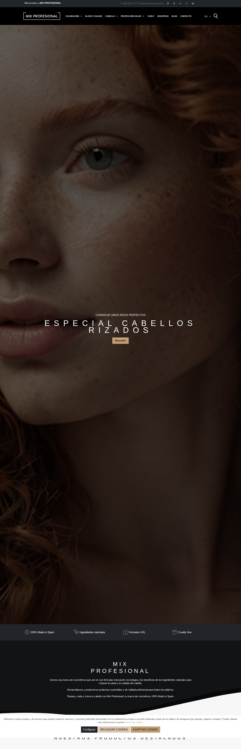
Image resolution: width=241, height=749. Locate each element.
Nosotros (163, 16)
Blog (174, 16)
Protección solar (131, 16)
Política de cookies (134, 722)
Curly (151, 16)
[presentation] (8, 324)
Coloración (72, 16)
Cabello (110, 16)
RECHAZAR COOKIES (114, 729)
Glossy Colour (93, 16)
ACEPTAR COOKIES (145, 729)
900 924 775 (129, 3)
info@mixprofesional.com (152, 3)
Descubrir (120, 343)
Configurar (89, 729)
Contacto (185, 16)
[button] (208, 16)
